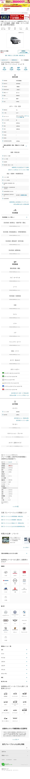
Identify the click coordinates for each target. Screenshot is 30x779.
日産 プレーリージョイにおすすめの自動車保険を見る (13, 526)
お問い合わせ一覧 (9, 770)
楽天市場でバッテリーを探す (22, 420)
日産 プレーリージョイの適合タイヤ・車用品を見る (12, 523)
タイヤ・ (21, 28)
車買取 (9, 28)
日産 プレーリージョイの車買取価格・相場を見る (12, 516)
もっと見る (15, 506)
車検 (15, 28)
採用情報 (15, 759)
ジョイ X (10, 462)
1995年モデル (14, 60)
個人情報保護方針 (9, 759)
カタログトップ (4, 60)
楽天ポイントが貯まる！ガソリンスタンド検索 (18, 169)
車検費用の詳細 (24, 195)
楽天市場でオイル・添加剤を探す (21, 418)
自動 (27, 28)
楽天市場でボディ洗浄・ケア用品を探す (20, 393)
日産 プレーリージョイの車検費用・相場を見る (11, 519)
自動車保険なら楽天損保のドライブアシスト (19, 202)
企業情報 (3, 759)
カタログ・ (3, 28)
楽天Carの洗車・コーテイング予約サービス (19, 395)
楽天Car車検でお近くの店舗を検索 (21, 204)
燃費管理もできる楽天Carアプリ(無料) (20, 167)
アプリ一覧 (3, 770)
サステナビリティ (15, 770)
